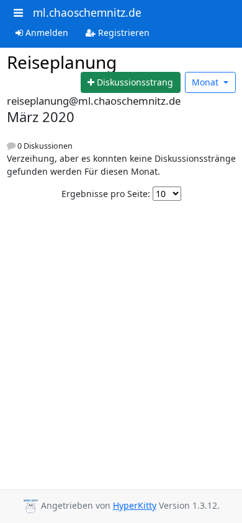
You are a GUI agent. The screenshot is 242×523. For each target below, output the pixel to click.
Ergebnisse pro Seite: (105, 194)
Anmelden (45, 32)
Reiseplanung (62, 62)
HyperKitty (134, 505)
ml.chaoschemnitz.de (87, 12)
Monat (206, 82)
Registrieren (123, 32)
